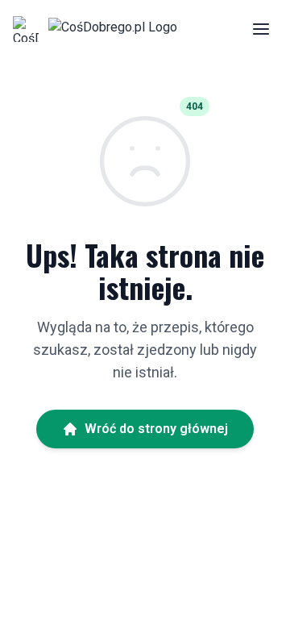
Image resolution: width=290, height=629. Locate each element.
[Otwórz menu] (261, 29)
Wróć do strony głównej (156, 428)
